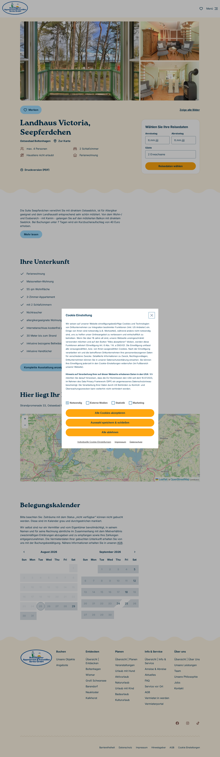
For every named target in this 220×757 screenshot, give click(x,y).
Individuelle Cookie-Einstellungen (94, 442)
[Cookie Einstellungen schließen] (151, 315)
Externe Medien (99, 402)
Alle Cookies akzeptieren (110, 413)
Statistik (120, 402)
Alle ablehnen (110, 432)
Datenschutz (136, 442)
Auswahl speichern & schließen (110, 422)
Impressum (120, 442)
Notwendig (76, 402)
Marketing (138, 402)
